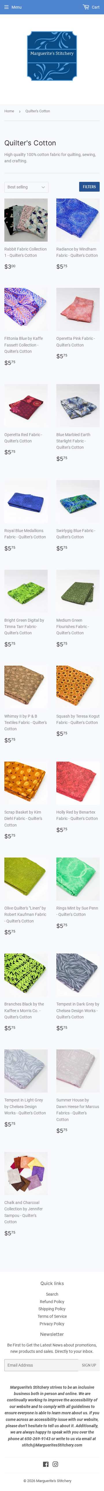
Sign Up (89, 1365)
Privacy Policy (52, 1324)
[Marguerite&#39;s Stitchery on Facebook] (46, 1465)
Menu (17, 7)
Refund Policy (52, 1301)
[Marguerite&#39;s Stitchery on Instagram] (55, 1465)
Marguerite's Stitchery (53, 1481)
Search (52, 1294)
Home (9, 111)
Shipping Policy (52, 1309)
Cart (95, 7)
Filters (89, 187)
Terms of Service (52, 1316)
